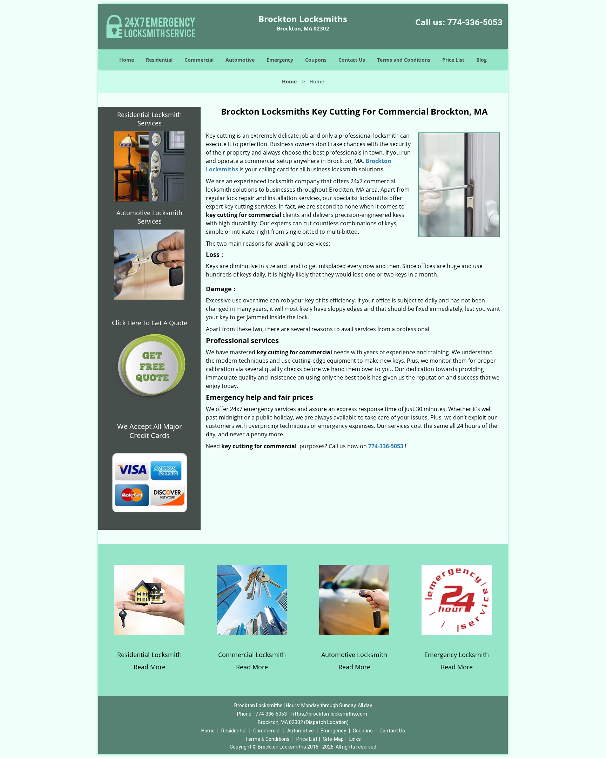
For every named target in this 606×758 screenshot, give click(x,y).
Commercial (199, 59)
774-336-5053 (475, 22)
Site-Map (333, 739)
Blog (481, 59)
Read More (150, 667)
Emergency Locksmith (456, 654)
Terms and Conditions (403, 59)
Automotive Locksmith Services (149, 217)
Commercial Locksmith (252, 654)
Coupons (315, 59)
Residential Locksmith (149, 654)
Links (355, 739)
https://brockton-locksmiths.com (329, 714)
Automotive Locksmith (354, 654)
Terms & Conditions (267, 739)
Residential (159, 59)
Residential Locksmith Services (149, 118)
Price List (453, 59)
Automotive (240, 59)
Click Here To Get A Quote (149, 323)
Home (126, 59)
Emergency (280, 59)
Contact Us (351, 59)
